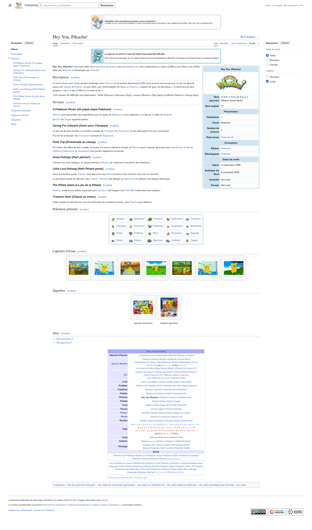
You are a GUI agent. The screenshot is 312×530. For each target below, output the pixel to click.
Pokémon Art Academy (143, 463)
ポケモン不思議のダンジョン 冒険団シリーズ (166, 365)
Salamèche (69, 151)
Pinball (155, 401)
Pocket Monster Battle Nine (127, 469)
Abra (155, 233)
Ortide (187, 147)
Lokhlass (175, 240)
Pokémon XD (176, 417)
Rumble (143, 421)
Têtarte (94, 178)
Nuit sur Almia (165, 413)
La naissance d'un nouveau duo (153, 355)
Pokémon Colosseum (159, 417)
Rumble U (160, 421)
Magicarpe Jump (116, 466)
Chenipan (109, 131)
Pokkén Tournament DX (175, 393)
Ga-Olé (173, 405)
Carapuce (196, 218)
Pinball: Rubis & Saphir (170, 401)
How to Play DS (151, 375)
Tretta (155, 405)
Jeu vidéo (241, 485)
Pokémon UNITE (170, 455)
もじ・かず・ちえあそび (146, 430)
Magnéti (167, 114)
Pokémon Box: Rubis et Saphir (156, 445)
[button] (10, 5)
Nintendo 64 (227, 137)
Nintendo (225, 148)
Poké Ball (129, 190)
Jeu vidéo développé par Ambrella (216, 485)
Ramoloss (176, 233)
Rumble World (172, 421)
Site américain (63, 339)
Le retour (190, 355)
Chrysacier (123, 131)
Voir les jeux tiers (140, 478)
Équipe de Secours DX (186, 368)
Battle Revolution (183, 441)
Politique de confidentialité (20, 510)
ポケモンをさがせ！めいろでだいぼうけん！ (177, 430)
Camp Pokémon (162, 463)
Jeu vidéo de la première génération (116, 485)
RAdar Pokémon (189, 386)
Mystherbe (177, 147)
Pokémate (131, 472)
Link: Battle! (152, 382)
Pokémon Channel (168, 397)
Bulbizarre (117, 114)
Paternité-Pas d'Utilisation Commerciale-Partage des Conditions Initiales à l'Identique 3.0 (82, 505)
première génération (106, 66)
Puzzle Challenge (174, 409)
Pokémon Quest (167, 466)
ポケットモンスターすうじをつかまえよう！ (150, 424)
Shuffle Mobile (173, 382)
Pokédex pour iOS (172, 386)
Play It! (178, 372)
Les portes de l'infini (145, 368)
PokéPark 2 (182, 390)
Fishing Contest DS (153, 390)
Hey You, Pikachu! (149, 397)
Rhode (124, 417)
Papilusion (108, 135)
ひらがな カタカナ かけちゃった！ (186, 424)
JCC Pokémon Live (155, 378)
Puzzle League (157, 409)
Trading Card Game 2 (164, 372)
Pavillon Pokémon (133, 466)
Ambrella (225, 154)
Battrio (149, 405)
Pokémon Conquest (179, 463)
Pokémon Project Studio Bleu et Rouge (179, 469)
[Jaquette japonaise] (169, 307)
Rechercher (107, 5)
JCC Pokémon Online (168, 375)
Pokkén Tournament (155, 393)
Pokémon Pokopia (157, 459)
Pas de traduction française (81, 485)
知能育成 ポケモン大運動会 (166, 433)
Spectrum (129, 178)
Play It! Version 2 (190, 372)
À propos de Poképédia (44, 510)
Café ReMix (186, 382)
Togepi (67, 119)
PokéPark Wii (170, 390)
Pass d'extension (173, 459)
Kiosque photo (196, 463)
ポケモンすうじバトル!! (185, 427)
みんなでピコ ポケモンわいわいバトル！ (155, 427)
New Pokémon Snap (174, 437)
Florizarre (101, 190)
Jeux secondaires (156, 351)
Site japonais (62, 342)
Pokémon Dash (184, 397)
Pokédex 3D (141, 386)
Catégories (59, 485)
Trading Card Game (144, 372)
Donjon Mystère (119, 364)
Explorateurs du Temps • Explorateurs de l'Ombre (156, 362)
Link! (143, 382)
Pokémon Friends (140, 459)
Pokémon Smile (183, 466)
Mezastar (182, 405)
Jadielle (67, 86)
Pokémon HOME (182, 448)
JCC (125, 375)
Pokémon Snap (156, 437)
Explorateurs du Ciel (189, 362)
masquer (29, 43)
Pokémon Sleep (154, 455)
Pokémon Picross (151, 466)
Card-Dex (184, 375)
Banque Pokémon (151, 448)
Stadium (148, 441)
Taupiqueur (83, 151)
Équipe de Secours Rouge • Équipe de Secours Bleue (166, 359)
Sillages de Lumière (182, 413)
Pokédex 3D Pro (155, 386)
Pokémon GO (119, 455)
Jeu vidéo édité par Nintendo (181, 485)
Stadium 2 (169, 441)
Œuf (58, 119)
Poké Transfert (166, 448)
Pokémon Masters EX (136, 455)
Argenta (78, 86)
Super (151, 421)
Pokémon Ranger (149, 413)
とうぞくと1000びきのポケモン (171, 472)
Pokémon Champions (189, 455)
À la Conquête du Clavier (120, 463)
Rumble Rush (186, 421)
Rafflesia (57, 151)
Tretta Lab (164, 405)
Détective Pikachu (176, 355)
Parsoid (104, 500)
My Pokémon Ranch (181, 445)
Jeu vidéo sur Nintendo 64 (150, 485)
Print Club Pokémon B (151, 469)
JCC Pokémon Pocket (175, 378)
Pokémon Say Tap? (146, 472)
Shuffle (162, 382)
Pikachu (109, 83)
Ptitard (109, 174)
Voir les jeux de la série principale (120, 478)
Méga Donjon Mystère (165, 368)
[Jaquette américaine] (143, 307)
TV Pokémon (197, 466)
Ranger (123, 413)
